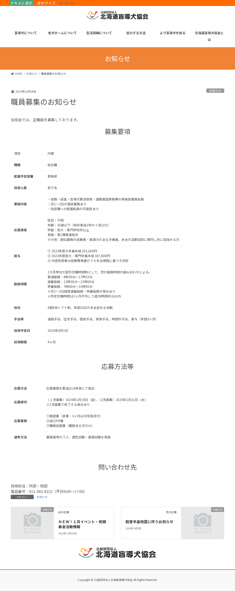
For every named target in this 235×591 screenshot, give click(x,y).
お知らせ (215, 90)
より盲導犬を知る (172, 32)
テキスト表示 (21, 3)
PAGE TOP (225, 569)
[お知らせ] (32, 519)
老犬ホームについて (62, 32)
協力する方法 (135, 32)
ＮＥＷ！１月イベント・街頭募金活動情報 (82, 524)
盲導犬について (25, 32)
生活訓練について (99, 32)
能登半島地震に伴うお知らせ (149, 521)
